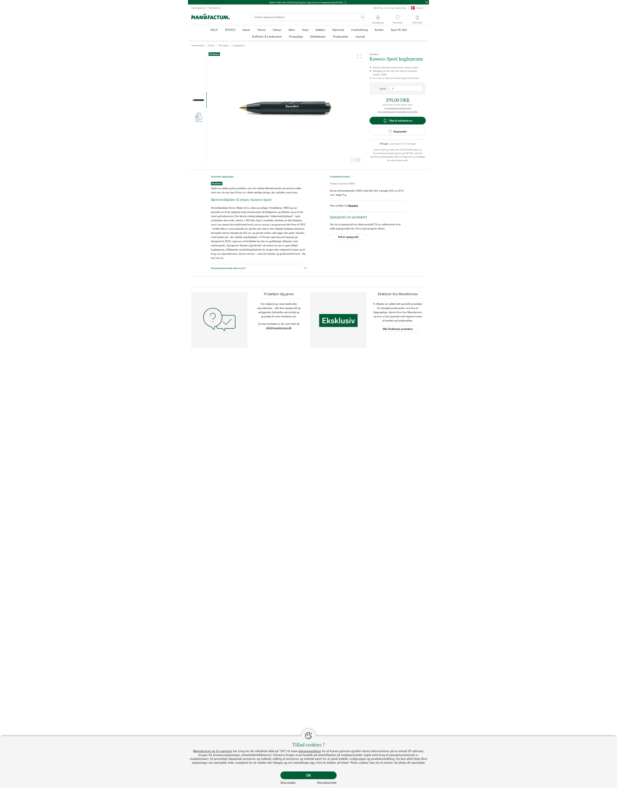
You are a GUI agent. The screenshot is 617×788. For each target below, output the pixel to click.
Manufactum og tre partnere (212, 751)
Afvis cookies (287, 782)
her (312, 762)
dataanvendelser (309, 751)
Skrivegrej (224, 45)
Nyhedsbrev (215, 7)
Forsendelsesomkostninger (397, 108)
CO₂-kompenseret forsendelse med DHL (398, 111)
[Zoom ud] (353, 160)
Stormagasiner (198, 7)
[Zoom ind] (358, 160)
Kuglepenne (239, 45)
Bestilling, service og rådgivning (389, 7)
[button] (359, 56)
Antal (383, 88)
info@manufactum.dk (278, 327)
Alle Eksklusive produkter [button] (398, 328)
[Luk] (427, 2)
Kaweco (353, 205)
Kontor (211, 45)
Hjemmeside (198, 45)
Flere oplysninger (327, 782)
